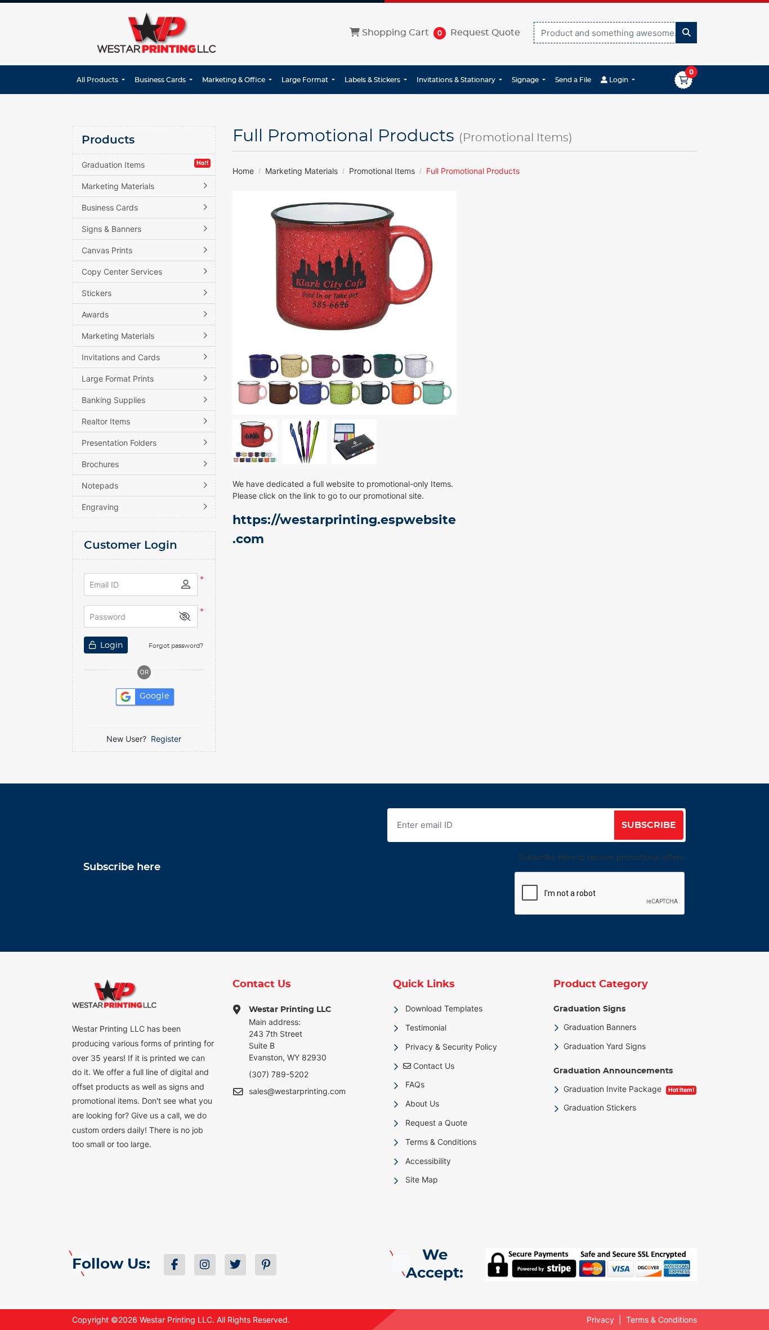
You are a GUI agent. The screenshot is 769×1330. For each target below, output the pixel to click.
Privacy (600, 1319)
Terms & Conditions (661, 1319)
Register (166, 739)
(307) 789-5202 (279, 1074)
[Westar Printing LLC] (156, 33)
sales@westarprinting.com (297, 1091)
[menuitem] (101, 79)
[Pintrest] (265, 1264)
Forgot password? (176, 646)
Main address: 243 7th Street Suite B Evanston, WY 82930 (290, 1034)
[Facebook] (174, 1264)
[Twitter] (235, 1264)
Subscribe (649, 825)
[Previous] (244, 303)
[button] (185, 616)
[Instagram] (205, 1264)
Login (110, 646)
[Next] (445, 303)
